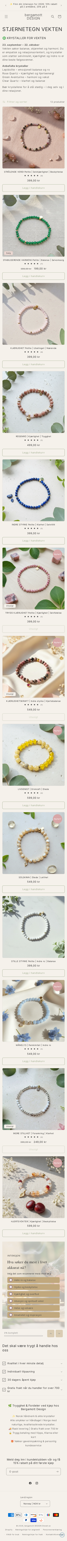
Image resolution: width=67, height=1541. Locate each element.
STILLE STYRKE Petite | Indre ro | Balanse (33, 961)
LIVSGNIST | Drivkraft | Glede (33, 789)
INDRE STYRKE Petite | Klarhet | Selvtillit (33, 524)
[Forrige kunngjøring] (5, 5)
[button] (6, 16)
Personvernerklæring (52, 1530)
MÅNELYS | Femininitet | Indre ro (33, 1045)
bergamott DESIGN (33, 1526)
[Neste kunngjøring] (61, 5)
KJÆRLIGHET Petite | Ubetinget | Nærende (33, 348)
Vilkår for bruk (12, 1534)
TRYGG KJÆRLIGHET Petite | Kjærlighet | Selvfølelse (33, 613)
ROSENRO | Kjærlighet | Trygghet (33, 436)
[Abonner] (57, 1471)
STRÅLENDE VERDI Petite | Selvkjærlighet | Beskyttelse (33, 172)
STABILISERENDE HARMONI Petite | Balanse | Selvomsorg (33, 260)
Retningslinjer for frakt (32, 1534)
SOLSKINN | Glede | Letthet (33, 877)
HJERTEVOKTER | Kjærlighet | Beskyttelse (33, 1221)
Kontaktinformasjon (55, 1534)
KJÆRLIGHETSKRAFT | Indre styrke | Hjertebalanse (33, 701)
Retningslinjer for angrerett (27, 1530)
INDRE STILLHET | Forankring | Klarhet (33, 1133)
